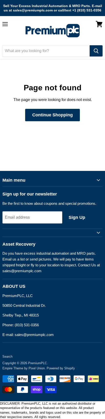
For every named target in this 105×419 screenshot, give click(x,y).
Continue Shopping (52, 114)
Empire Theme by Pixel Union (23, 368)
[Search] (96, 50)
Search (7, 356)
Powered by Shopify (61, 368)
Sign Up (77, 217)
